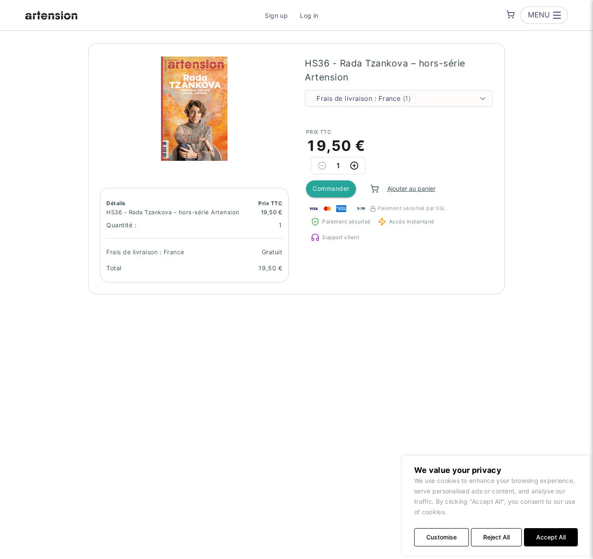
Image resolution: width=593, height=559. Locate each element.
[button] (194, 109)
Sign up (276, 15)
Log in (309, 15)
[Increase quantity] (354, 165)
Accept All (551, 537)
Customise (441, 537)
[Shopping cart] (510, 14)
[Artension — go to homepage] (51, 15)
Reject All (496, 537)
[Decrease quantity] (322, 165)
